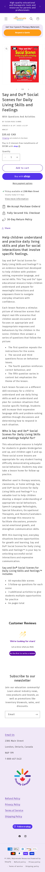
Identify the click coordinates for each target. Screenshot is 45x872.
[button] (6, 18)
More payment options (22, 183)
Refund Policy (12, 798)
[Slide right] (28, 89)
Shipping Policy (13, 816)
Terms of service (16, 866)
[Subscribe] (36, 714)
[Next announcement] (40, 6)
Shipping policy (32, 866)
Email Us (9, 734)
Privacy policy (34, 862)
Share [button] (7, 228)
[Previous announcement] (5, 6)
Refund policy (20, 862)
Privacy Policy (12, 804)
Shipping (5, 138)
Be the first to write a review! (22, 653)
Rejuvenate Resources (21, 858)
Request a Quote (22, 33)
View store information (16, 199)
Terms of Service (14, 810)
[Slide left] (16, 89)
